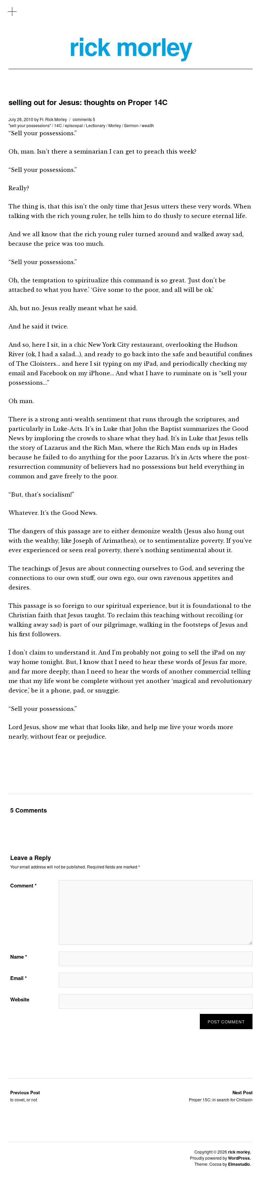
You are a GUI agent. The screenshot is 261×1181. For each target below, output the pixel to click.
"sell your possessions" (29, 125)
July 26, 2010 (20, 119)
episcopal (74, 125)
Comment (23, 885)
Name (18, 956)
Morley (114, 125)
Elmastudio (239, 1164)
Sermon (131, 125)
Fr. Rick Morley (53, 119)
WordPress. (239, 1158)
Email (18, 978)
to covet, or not (25, 1095)
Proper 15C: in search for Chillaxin (221, 1095)
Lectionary (95, 125)
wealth (148, 125)
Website (19, 999)
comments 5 (84, 119)
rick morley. (239, 1152)
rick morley (130, 46)
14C (58, 125)
